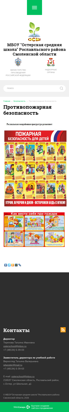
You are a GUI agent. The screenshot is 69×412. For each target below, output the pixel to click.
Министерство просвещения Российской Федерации (18, 72)
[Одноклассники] (13, 265)
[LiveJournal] (20, 265)
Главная (6, 101)
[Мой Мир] (16, 265)
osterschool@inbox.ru (14, 346)
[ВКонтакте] (6, 265)
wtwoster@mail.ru (12, 365)
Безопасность (19, 101)
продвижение (46, 408)
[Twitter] (9, 265)
